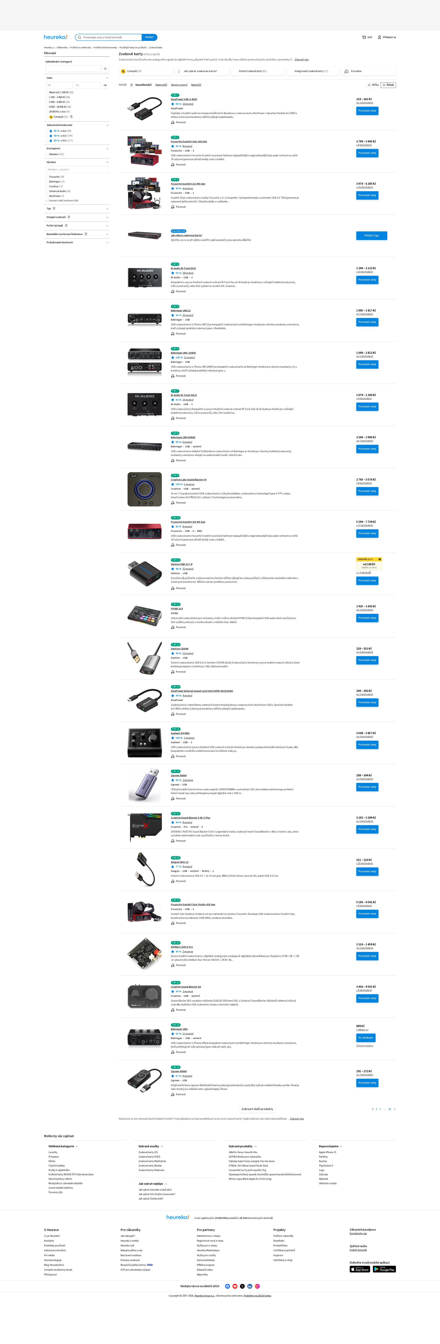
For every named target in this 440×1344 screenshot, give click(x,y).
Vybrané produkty (240, 1146)
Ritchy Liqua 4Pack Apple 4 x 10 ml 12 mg (250, 1179)
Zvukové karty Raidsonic (152, 1170)
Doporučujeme (328, 1146)
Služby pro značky (206, 1255)
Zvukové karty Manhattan (152, 1161)
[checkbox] (46, 92)
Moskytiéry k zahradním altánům (65, 1183)
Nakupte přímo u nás (131, 1250)
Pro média (49, 1255)
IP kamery (53, 1157)
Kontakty (49, 1241)
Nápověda (202, 1274)
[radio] (46, 131)
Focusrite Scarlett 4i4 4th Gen (188, 522)
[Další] (394, 1109)
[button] (73, 68)
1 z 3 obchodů (363, 573)
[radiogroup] (77, 136)
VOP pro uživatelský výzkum (135, 1270)
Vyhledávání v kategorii (58, 62)
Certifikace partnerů (284, 1250)
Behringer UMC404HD (183, 437)
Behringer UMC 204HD (183, 353)
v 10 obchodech (364, 272)
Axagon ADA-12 (180, 862)
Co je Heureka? (52, 1236)
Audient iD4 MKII (180, 733)
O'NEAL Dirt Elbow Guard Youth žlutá (248, 1166)
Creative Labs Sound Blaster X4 (188, 480)
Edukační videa (205, 1270)
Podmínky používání (54, 1245)
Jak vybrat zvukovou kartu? (186, 235)
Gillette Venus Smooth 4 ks (243, 1152)
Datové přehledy (206, 1260)
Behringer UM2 (179, 1029)
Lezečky (52, 1152)
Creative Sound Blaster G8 (186, 987)
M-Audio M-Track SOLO (184, 395)
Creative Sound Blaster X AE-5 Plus (190, 818)
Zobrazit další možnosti (61, 200)
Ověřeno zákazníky (283, 1236)
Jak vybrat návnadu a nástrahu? (155, 1190)
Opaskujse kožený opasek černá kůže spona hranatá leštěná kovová (265, 1174)
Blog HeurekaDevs (54, 1265)
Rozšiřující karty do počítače (133, 47)
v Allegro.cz (362, 1030)
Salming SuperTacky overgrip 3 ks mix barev (252, 1161)
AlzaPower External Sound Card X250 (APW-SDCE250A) (202, 691)
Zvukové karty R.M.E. (150, 1157)
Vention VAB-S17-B (181, 564)
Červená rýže (55, 1192)
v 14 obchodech (364, 187)
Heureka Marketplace (208, 1250)
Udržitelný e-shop (283, 1260)
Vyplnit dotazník (358, 1250)
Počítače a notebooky (80, 47)
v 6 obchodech (364, 990)
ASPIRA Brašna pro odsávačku (245, 1157)
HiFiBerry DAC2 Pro (182, 947)
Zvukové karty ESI (148, 1152)
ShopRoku (278, 1241)
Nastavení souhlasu (130, 1255)
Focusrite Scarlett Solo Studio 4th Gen (193, 904)
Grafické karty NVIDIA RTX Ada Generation (71, 1174)
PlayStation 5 (326, 1166)
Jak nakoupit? (127, 1236)
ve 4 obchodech (364, 652)
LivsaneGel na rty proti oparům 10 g (247, 1170)
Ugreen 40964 (179, 1071)
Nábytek (323, 1179)
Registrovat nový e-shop (210, 1241)
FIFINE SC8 (177, 609)
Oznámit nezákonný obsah (58, 1270)
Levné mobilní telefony (60, 1188)
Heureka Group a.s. (204, 1296)
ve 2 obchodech (364, 103)
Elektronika (62, 47)
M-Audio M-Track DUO (183, 268)
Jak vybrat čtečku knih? (151, 1199)
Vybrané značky (149, 1146)
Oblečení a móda (328, 1183)
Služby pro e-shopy (207, 1245)
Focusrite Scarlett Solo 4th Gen (189, 141)
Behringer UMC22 (181, 311)
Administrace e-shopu (208, 1236)
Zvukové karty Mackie (150, 1166)
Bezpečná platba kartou (133, 1265)
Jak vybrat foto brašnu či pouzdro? (157, 1194)
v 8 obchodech (364, 145)
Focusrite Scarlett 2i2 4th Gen (188, 184)
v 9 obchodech (364, 398)
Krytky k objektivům (59, 1170)
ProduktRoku (280, 1245)
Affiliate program (205, 1265)
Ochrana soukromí (130, 1260)
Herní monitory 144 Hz (60, 1179)
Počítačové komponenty (105, 47)
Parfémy (323, 1157)
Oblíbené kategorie (61, 1146)
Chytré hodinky (56, 1166)
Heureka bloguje (53, 1260)
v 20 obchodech (364, 863)
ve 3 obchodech (364, 314)
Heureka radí (127, 1245)
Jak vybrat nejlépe (151, 1184)
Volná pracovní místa (55, 1250)
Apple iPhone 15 (327, 1152)
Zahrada (323, 1174)
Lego (321, 1170)
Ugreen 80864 (179, 775)
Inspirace (278, 1255)
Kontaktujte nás (358, 1233)
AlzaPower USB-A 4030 (184, 99)
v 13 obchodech (364, 525)
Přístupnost (50, 1274)
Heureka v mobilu (129, 1241)
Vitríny (51, 1161)
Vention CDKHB (179, 649)
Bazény (323, 1161)
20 (389, 1109)
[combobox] (108, 37)
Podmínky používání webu (257, 1296)
